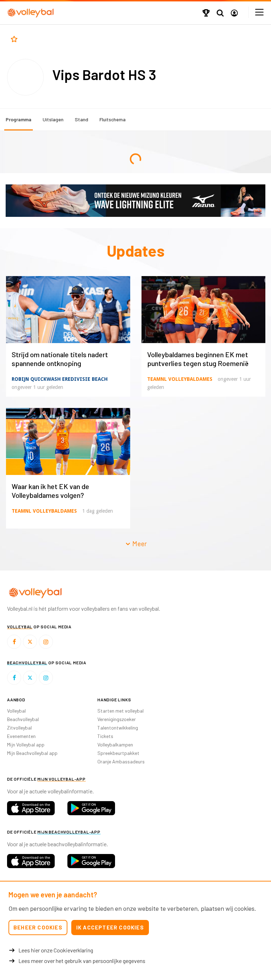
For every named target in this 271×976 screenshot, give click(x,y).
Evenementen (21, 736)
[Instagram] (46, 642)
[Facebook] (14, 642)
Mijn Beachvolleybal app (32, 753)
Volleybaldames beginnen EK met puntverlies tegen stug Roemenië (198, 358)
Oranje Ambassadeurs (121, 761)
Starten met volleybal (120, 711)
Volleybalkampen (115, 745)
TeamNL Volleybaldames (179, 379)
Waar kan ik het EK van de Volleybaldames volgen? (50, 490)
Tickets (105, 736)
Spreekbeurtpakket (118, 753)
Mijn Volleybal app (25, 745)
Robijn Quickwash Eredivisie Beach (60, 379)
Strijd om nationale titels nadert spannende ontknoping (60, 358)
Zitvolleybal (19, 728)
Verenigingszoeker (116, 719)
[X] (30, 642)
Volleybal (16, 711)
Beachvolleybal (23, 719)
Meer (139, 543)
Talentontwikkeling (117, 728)
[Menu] (259, 12)
